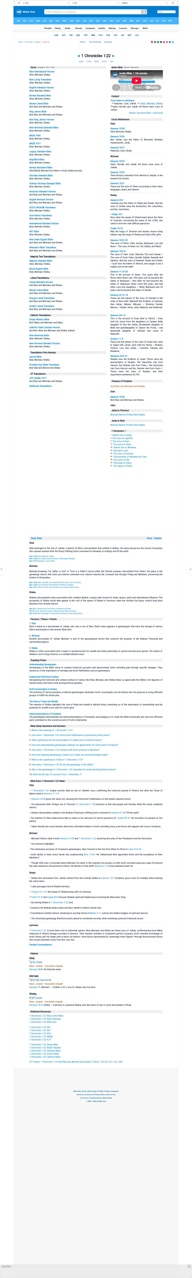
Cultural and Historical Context (44, 676)
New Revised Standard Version (44, 343)
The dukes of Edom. (123, 466)
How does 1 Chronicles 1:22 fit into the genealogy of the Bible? (62, 764)
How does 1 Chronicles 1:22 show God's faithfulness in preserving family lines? (70, 735)
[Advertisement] (96, 517)
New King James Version (41, 119)
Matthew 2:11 (94, 913)
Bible (20, 42)
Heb (111, 61)
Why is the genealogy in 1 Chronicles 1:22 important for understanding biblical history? (73, 769)
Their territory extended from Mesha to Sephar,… (52, 585)
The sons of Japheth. (122, 438)
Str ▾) (53, 67)
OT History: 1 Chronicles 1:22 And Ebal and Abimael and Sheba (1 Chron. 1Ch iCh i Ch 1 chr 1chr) (76, 1061)
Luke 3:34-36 (134, 849)
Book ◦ (150, 538)
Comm (104, 61)
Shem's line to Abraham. (124, 447)
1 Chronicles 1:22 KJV (40, 1039)
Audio (81, 61)
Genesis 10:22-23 (119, 240)
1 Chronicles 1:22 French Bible (44, 1053)
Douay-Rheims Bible (39, 319)
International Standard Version (44, 223)
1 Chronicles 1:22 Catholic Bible (44, 1057)
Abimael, (151, 103)
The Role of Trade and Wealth (43, 701)
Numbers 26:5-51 (118, 356)
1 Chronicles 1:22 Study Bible (43, 1044)
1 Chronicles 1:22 (40, 790)
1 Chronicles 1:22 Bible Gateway (45, 1019)
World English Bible (38, 268)
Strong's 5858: (36, 969)
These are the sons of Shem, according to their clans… (54, 587)
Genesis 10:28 (117, 128)
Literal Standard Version (41, 282)
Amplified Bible (36, 159)
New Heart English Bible (41, 239)
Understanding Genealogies (42, 664)
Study (96, 61)
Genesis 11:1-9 (51, 793)
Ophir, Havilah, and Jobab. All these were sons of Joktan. (55, 582)
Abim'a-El (123, 414)
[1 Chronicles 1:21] (3, 575)
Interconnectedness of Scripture (45, 713)
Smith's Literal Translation (41, 306)
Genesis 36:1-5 (117, 315)
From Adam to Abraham (122, 100)
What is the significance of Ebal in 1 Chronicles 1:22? (57, 759)
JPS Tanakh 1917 (37, 378)
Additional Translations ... (41, 386)
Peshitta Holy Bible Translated (44, 364)
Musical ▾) (135, 67)
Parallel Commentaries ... (41, 944)
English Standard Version (41, 87)
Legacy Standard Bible (40, 151)
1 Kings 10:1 (116, 214)
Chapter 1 (37, 42)
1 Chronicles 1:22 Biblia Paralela (45, 1047)
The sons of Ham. (121, 441)
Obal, (143, 103)
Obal (135, 414)
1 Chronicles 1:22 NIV (39, 1027)
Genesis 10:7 (107, 878)
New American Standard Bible (43, 127)
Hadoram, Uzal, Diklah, (42, 561)
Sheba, (159, 103)
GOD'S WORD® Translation (42, 207)
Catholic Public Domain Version (44, 327)
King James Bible (38, 111)
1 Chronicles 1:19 (85, 804)
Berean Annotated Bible (40, 167)
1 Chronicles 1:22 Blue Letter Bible (46, 1015)
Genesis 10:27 (117, 147)
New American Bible (39, 335)
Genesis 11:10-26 (119, 271)
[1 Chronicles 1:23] (188, 575)
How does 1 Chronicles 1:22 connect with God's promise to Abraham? (65, 750)
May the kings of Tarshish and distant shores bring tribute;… (56, 613)
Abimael (114, 414)
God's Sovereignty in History (43, 689)
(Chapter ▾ (41, 67)
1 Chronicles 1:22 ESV (40, 1033)
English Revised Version (41, 199)
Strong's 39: (35, 987)
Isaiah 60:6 (53, 897)
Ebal (131, 414)
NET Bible (34, 231)
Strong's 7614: (36, 1005)
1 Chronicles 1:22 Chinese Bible (44, 1050)
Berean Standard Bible (40, 95)
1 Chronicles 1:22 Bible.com (43, 1022)
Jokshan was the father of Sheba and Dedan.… (51, 609)
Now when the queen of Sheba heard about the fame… (53, 611)
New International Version (42, 71)
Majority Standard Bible (40, 260)
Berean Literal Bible (38, 103)
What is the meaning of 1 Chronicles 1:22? (52, 730)
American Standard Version (42, 191)
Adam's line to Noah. (122, 435)
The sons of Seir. (121, 459)
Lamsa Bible (35, 356)
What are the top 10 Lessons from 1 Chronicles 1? (57, 774)
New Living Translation (40, 79)
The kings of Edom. (122, 463)
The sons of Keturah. (123, 453)
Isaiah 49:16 (123, 818)
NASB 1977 (35, 143)
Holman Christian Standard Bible (45, 183)
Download (158, 113)
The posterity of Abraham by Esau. (130, 456)
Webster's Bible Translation (42, 247)
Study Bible (36, 538)
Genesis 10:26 (117, 136)
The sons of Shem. (122, 444)
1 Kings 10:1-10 (38, 891)
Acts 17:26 (89, 854)
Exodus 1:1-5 (116, 338)
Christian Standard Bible (41, 175)
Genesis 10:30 (117, 172)
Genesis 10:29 (117, 161)
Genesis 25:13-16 (119, 295)
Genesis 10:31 (117, 183)
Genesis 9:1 (117, 812)
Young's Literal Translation (42, 298)
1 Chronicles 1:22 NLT (40, 1030)
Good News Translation (40, 215)
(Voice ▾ (126, 67)
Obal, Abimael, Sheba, (41, 556)
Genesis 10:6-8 (117, 251)
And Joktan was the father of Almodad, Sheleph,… (52, 559)
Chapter (158, 538)
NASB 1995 (35, 135)
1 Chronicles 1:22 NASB (41, 1036)
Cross (89, 61)
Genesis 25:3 (116, 200)
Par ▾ (48, 67)
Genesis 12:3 (102, 866)
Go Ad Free (6, 1266)
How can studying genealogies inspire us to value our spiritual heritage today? (69, 754)
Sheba (141, 414)
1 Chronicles (28, 42)
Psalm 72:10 (116, 228)
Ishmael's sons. (121, 450)
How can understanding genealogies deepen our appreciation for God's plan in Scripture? (74, 745)
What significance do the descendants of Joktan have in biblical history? (66, 740)
